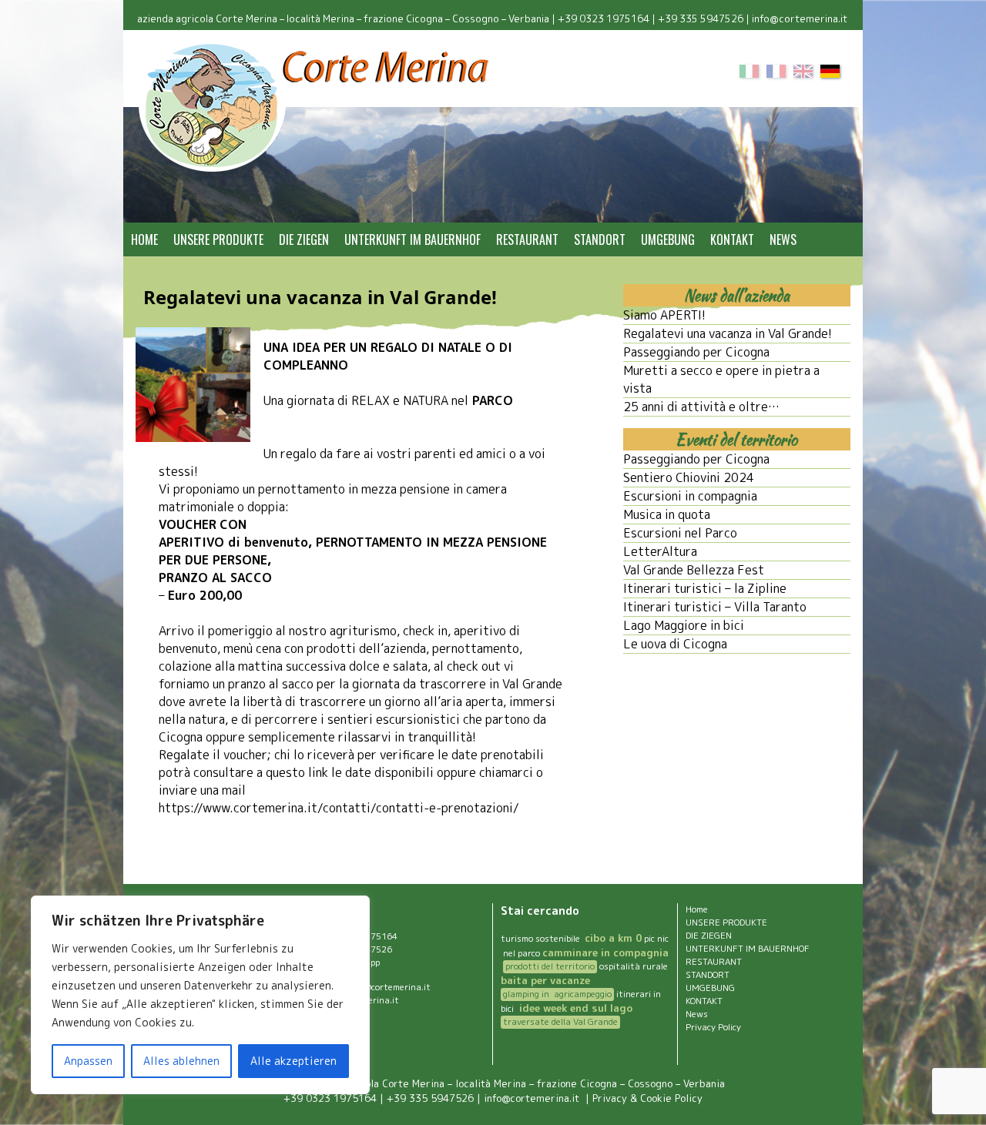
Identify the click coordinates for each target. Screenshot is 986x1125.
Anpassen (88, 1060)
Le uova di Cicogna (675, 643)
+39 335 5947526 (700, 18)
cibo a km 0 (613, 938)
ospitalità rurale (633, 966)
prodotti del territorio (550, 966)
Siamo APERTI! (664, 314)
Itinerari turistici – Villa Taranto (715, 606)
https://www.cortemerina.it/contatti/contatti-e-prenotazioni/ (339, 807)
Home (144, 239)
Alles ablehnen (181, 1060)
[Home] (315, 107)
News (783, 239)
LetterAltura (660, 551)
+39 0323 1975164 (603, 18)
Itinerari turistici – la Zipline (704, 588)
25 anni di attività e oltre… (701, 406)
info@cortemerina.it (801, 18)
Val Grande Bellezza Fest (693, 569)
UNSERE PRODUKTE (218, 239)
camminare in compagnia (605, 952)
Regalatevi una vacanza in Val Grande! (727, 333)
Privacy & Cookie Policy (647, 1098)
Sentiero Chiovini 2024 (688, 477)
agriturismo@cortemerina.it (373, 987)
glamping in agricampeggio (557, 994)
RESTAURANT (527, 239)
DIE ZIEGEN (304, 239)
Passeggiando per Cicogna (696, 351)
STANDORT (599, 239)
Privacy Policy (713, 1027)
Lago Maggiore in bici (683, 625)
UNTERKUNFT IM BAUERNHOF (412, 239)
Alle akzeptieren (293, 1060)
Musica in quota (666, 514)
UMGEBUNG (668, 239)
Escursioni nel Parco (680, 532)
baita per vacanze (545, 980)
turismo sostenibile (541, 938)
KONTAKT (732, 239)
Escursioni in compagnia (690, 495)
